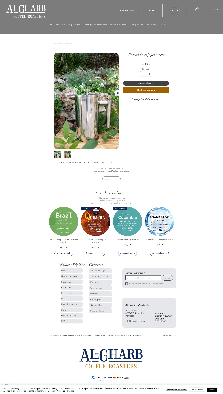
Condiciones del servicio (99, 335)
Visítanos (160, 313)
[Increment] (150, 73)
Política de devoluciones (81, 335)
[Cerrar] (219, 389)
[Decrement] (142, 73)
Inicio (55, 43)
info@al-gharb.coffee (135, 321)
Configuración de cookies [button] (176, 389)
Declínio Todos (197, 389)
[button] (197, 9)
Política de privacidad (116, 335)
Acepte (212, 389)
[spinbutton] (146, 73)
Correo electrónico (135, 272)
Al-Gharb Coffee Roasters (137, 305)
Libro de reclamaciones (133, 335)
